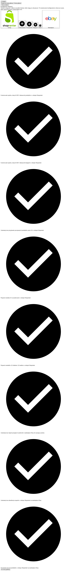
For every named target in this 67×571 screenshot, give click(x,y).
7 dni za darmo (4, 5)
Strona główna (17, 3)
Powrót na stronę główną (7, 3)
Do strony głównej (5, 569)
